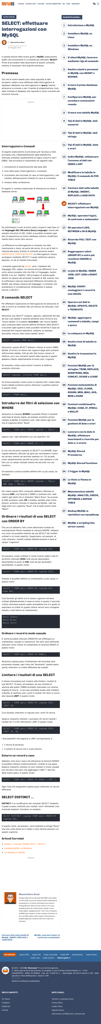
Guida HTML (24, 955)
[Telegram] (57, 42)
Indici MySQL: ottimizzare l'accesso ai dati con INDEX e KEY (83, 160)
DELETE (29, 254)
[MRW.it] (8, 3)
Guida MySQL (9, 17)
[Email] (57, 48)
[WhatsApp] (51, 42)
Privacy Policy (57, 1002)
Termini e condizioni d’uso (62, 999)
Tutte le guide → (63, 958)
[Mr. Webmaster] (5, 970)
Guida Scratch (48, 958)
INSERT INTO (8, 254)
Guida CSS (36, 955)
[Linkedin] (46, 42)
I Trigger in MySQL (79, 471)
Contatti (5, 1010)
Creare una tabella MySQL (83, 112)
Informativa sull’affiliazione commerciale (68, 1014)
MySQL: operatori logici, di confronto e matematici (47, 936)
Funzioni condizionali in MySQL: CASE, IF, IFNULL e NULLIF (83, 408)
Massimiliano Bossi (18, 42)
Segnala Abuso (58, 1010)
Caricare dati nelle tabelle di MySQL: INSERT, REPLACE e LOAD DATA (15, 937)
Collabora (6, 1002)
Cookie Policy (57, 1006)
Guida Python (91, 955)
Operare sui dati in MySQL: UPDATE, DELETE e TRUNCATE (82, 306)
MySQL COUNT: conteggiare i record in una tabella (81, 290)
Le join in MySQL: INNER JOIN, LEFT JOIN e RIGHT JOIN (82, 274)
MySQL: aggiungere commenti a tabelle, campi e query (83, 321)
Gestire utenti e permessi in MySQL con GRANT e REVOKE (83, 73)
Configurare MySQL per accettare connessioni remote (82, 100)
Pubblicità (6, 1006)
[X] (40, 42)
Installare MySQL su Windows (18, 848)
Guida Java (35, 958)
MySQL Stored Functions (82, 463)
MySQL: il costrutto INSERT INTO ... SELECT (24, 844)
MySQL (28, 266)
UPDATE (19, 254)
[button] (98, 3)
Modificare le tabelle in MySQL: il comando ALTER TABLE (83, 176)
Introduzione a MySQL (81, 25)
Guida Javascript (50, 955)
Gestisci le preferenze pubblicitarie (26, 981)
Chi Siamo (6, 999)
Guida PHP (64, 955)
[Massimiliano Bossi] (5, 42)
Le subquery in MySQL (14, 852)
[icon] (94, 4)
